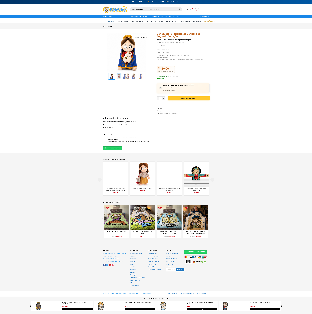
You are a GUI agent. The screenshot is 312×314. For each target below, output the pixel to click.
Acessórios (133, 269)
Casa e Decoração (137, 21)
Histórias (164, 16)
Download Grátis (134, 285)
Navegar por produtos (136, 253)
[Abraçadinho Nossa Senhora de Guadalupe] (196, 174)
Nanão (132, 264)
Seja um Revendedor (154, 256)
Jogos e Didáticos (135, 280)
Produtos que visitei (153, 261)
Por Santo (111, 21)
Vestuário (132, 267)
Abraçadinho (133, 259)
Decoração (133, 275)
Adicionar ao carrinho (188, 98)
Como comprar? (153, 259)
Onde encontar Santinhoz (186, 293)
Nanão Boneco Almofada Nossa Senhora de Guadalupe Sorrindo (115, 189)
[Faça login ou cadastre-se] (188, 9)
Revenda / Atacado (209, 21)
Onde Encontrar (136, 16)
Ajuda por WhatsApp (113, 148)
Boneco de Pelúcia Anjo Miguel (142, 189)
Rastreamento (205, 9)
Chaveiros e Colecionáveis (137, 277)
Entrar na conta (172, 293)
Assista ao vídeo (142, 37)
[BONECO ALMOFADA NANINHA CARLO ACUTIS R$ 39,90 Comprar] (225, 309)
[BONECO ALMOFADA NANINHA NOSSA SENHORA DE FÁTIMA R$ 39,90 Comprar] (163, 309)
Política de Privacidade (154, 269)
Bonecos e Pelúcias (123, 21)
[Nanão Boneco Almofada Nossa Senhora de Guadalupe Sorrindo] (115, 174)
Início (104, 26)
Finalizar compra (170, 261)
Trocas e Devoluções (154, 267)
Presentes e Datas (184, 21)
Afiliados (168, 256)
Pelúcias (110, 26)
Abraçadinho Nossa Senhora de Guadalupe (196, 189)
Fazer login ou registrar (172, 253)
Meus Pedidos (169, 264)
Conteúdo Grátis (174, 16)
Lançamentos (197, 21)
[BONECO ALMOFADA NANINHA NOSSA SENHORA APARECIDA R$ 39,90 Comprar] (38, 309)
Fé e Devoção (159, 21)
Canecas (132, 272)
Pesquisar (180, 270)
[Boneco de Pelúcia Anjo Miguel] (142, 174)
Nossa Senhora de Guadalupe (168, 113)
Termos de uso (152, 264)
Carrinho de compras (172, 259)
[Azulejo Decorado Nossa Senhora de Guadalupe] (169, 174)
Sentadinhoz (133, 256)
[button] (138, 9)
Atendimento (155, 16)
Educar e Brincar (171, 21)
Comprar (77, 309)
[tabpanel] (115, 178)
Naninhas (132, 261)
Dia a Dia (149, 21)
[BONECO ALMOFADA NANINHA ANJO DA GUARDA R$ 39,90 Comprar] (101, 309)
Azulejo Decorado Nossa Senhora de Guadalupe (169, 189)
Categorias (108, 16)
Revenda (145, 16)
